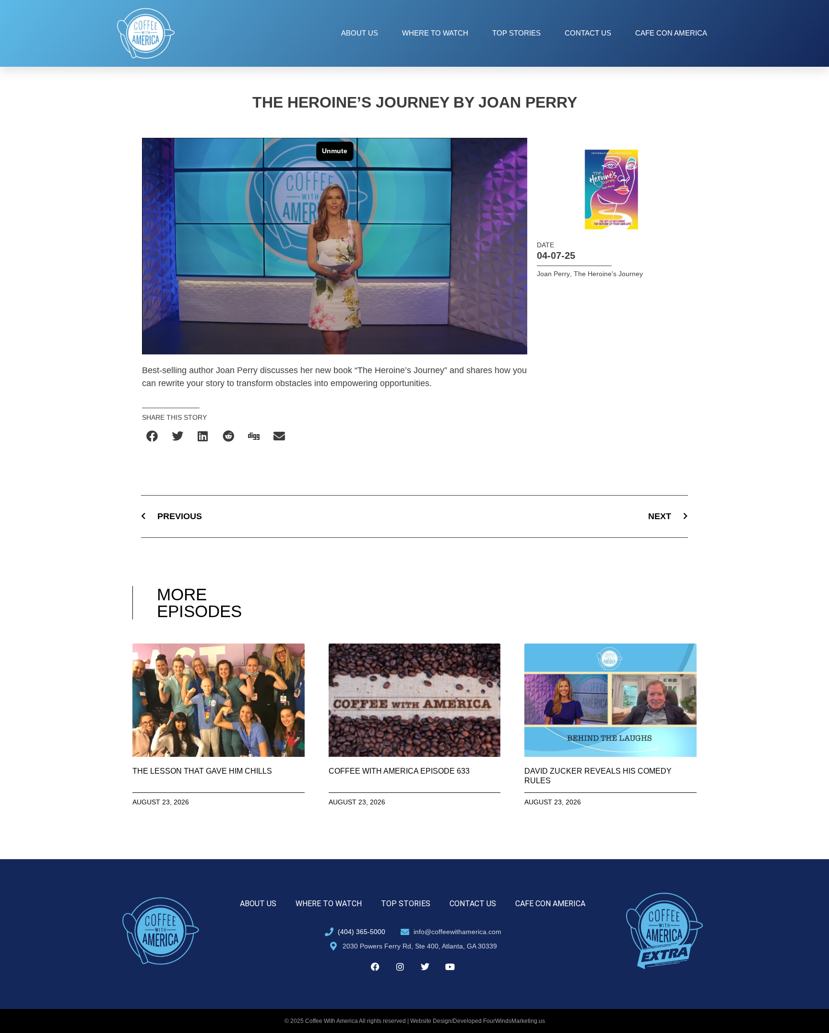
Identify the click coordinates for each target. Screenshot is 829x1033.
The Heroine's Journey (608, 274)
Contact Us (588, 33)
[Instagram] (400, 966)
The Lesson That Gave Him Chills (202, 771)
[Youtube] (450, 966)
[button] (152, 436)
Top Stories (516, 33)
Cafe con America (671, 33)
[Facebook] (375, 966)
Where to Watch (435, 33)
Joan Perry (553, 274)
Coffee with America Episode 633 (399, 771)
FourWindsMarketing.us (514, 1021)
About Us (359, 33)
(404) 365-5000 (361, 932)
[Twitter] (425, 966)
